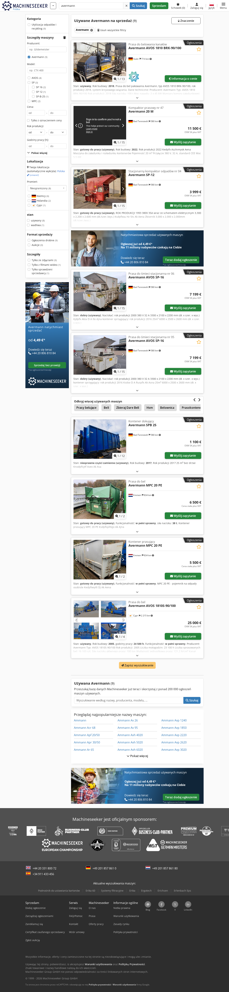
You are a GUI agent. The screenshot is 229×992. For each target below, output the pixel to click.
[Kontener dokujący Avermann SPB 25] (100, 439)
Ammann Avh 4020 (130, 735)
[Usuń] (126, 5)
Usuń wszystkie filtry (112, 30)
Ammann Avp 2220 (174, 735)
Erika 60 (90, 890)
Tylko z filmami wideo (46, 264)
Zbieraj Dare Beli (127, 408)
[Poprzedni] (76, 62)
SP (35, 82)
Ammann (80, 720)
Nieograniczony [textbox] (40, 188)
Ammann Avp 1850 (174, 728)
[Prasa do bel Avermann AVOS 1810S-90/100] (100, 620)
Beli (106, 408)
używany (38, 220)
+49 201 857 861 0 (104, 868)
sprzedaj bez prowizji (47, 365)
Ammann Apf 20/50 (87, 735)
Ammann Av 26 (128, 720)
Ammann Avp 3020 (174, 750)
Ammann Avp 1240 (174, 720)
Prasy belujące (86, 408)
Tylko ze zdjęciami (44, 260)
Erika (132, 890)
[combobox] (47, 188)
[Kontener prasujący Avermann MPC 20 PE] (100, 559)
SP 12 (41, 91)
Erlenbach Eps (182, 890)
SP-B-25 (42, 96)
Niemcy (42, 196)
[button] (223, 5)
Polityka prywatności (100, 984)
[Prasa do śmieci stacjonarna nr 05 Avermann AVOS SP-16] (100, 355)
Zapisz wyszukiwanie (138, 665)
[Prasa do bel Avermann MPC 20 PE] (100, 499)
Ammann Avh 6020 (130, 750)
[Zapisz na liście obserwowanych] (198, 49)
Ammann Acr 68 (84, 728)
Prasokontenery (193, 408)
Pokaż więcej (139, 756)
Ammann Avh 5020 (130, 742)
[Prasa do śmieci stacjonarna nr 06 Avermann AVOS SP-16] (100, 291)
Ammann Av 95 (128, 728)
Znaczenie (187, 21)
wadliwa (37, 225)
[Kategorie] (53, 5)
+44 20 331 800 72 (44, 868)
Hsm (150, 408)
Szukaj (140, 6)
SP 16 (41, 87)
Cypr (41, 205)
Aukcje (37, 245)
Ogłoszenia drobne (45, 240)
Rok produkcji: (35, 126)
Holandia (43, 200)
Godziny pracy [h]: (38, 140)
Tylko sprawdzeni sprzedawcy (42, 271)
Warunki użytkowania (124, 984)
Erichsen (163, 890)
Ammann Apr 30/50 (87, 742)
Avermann (39, 57)
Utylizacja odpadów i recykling (44, 26)
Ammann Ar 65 (84, 750)
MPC (36, 101)
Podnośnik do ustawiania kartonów (59, 890)
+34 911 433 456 (43, 874)
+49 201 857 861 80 (165, 868)
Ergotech (146, 890)
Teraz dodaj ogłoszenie (181, 260)
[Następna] (123, 62)
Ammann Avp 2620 (174, 742)
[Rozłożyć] (137, 97)
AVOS (37, 78)
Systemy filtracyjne (112, 890)
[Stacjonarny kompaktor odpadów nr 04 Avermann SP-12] (100, 189)
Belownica (167, 408)
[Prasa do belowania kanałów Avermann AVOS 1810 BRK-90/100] (100, 62)
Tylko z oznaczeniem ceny (46, 120)
